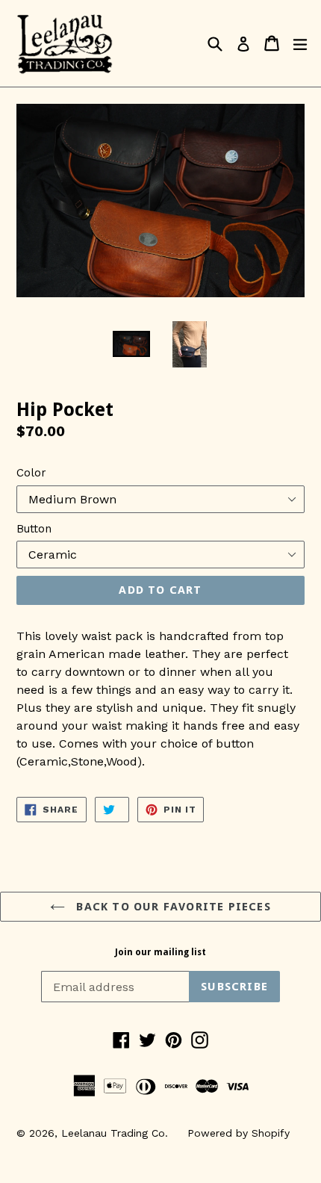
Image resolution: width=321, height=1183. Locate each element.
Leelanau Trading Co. (114, 1133)
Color (31, 472)
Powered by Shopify (238, 1133)
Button (34, 528)
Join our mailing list (160, 952)
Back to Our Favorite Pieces (171, 906)
